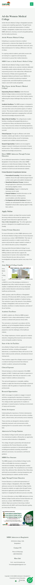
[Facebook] (16, 581)
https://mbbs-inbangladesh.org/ (10, 222)
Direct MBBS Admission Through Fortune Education (16, 155)
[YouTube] (19, 581)
